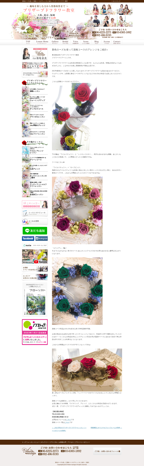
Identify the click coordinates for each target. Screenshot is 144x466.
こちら (68, 419)
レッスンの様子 (86, 42)
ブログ (96, 42)
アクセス (106, 42)
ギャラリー (55, 42)
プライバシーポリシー (82, 442)
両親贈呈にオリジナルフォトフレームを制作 (106, 427)
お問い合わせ (116, 42)
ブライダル (65, 42)
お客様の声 (75, 42)
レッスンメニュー (42, 42)
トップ (28, 42)
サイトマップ (116, 1)
